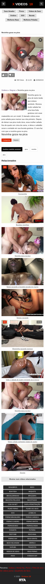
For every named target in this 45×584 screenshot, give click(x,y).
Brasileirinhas (13, 496)
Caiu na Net (13, 504)
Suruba (13, 547)
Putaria (32, 530)
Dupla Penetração (32, 504)
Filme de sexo (37, 568)
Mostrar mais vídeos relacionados (22, 479)
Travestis (32, 547)
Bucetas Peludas (13, 500)
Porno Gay (12, 539)
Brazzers (32, 496)
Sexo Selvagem (13, 543)
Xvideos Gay (32, 556)
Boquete (32, 491)
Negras (13, 90)
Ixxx (12, 513)
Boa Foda (13, 491)
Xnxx (13, 556)
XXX (22, 15)
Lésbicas (32, 513)
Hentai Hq (20, 568)
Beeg (32, 487)
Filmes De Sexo (32, 509)
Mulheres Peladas (30, 20)
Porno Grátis (32, 521)
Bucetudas (32, 500)
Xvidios (13, 15)
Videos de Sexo (35, 11)
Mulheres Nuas (13, 20)
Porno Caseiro (12, 521)
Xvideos (5, 90)
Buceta (31, 15)
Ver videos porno (6, 571)
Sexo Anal (32, 534)
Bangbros (13, 487)
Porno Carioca (32, 517)
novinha (34, 149)
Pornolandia (32, 526)
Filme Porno (13, 509)
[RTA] (23, 580)
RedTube (12, 534)
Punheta (12, 530)
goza (26, 149)
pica (4, 155)
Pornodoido (13, 526)
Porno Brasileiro (12, 517)
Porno (21, 11)
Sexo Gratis (32, 539)
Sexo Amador (9, 11)
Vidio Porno (32, 551)
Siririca (32, 543)
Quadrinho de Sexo (22, 571)
